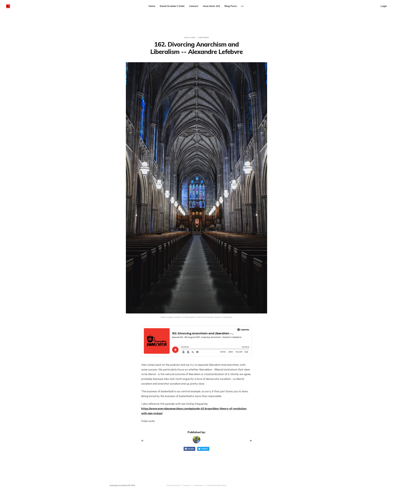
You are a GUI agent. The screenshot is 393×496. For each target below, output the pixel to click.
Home (152, 6)
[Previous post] (143, 440)
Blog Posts (231, 6)
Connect (193, 6)
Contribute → (198, 485)
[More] (242, 6)
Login (384, 6)
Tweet (204, 449)
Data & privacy (173, 485)
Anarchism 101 (211, 6)
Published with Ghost (216, 485)
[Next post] (249, 440)
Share (191, 449)
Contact (186, 485)
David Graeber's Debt (172, 6)
